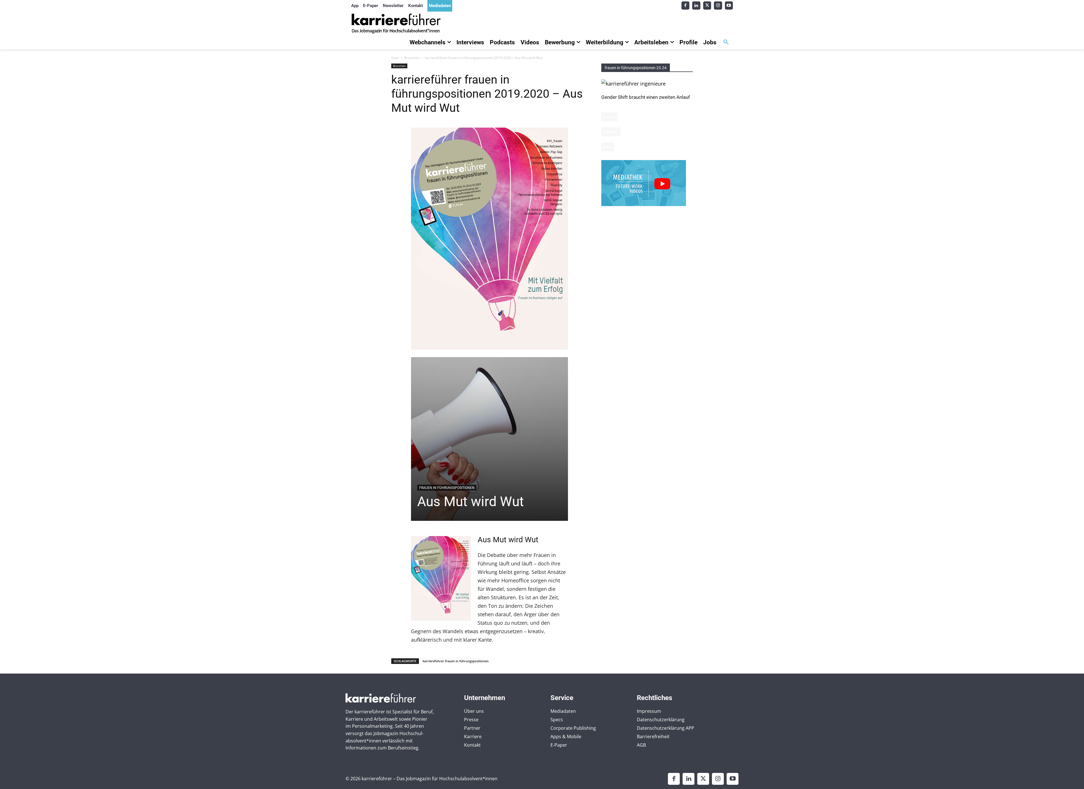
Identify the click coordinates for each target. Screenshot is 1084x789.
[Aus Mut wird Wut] (489, 439)
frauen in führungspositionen (447, 488)
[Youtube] (729, 5)
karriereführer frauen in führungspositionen (456, 661)
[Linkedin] (696, 5)
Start (395, 57)
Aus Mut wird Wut (470, 501)
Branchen (411, 57)
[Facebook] (685, 5)
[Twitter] (707, 5)
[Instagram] (718, 5)
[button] (726, 42)
